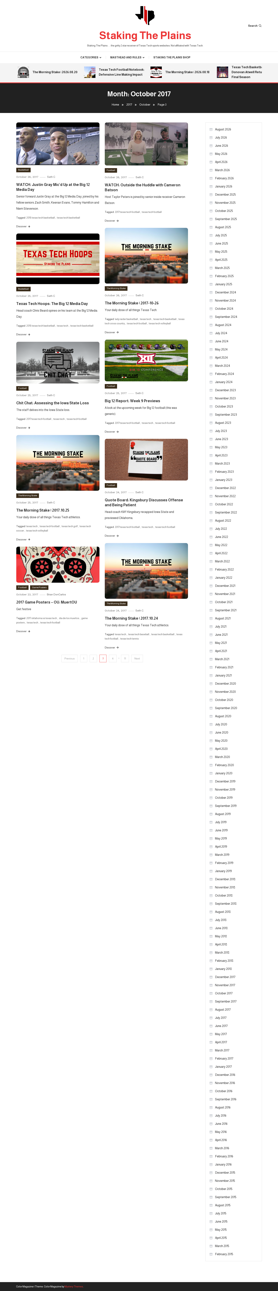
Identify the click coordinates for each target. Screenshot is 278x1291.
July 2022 (221, 528)
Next (137, 658)
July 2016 (220, 1115)
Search (253, 25)
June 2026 (221, 145)
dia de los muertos (69, 618)
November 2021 (225, 594)
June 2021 (221, 634)
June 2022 (221, 537)
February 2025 (224, 276)
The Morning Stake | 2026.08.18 (172, 72)
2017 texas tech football (127, 212)
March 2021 (222, 659)
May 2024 (221, 349)
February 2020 (224, 765)
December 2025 (225, 194)
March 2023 (222, 463)
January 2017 (223, 1066)
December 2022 (225, 488)
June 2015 (221, 1221)
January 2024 (224, 382)
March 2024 (222, 365)
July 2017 (221, 1017)
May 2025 (221, 251)
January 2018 (223, 968)
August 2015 (223, 1205)
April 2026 (221, 162)
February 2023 (224, 471)
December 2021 (225, 585)
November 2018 (225, 887)
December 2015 (225, 1172)
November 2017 (225, 985)
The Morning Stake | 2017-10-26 (132, 303)
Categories (89, 57)
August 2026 (223, 129)
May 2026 (221, 153)
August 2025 (223, 227)
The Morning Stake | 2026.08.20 (39, 72)
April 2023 (221, 455)
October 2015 (223, 1189)
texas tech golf (70, 526)
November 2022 (225, 496)
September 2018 (226, 903)
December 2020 (225, 683)
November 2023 (225, 398)
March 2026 (222, 170)
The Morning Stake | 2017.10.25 (42, 510)
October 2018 (224, 895)
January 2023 (223, 479)
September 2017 (226, 1001)
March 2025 (222, 268)
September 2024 (226, 316)
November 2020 (225, 691)
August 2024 (223, 325)
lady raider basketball (126, 319)
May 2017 (221, 1034)
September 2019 (226, 805)
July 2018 (221, 920)
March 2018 (222, 952)
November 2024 (225, 300)
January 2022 (223, 577)
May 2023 (221, 447)
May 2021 (221, 642)
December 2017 (225, 977)
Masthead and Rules (125, 57)
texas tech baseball (138, 634)
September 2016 (225, 1099)
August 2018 (223, 911)
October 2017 (224, 993)
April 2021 (221, 651)
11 (125, 658)
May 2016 (221, 1131)
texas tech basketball (68, 217)
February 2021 (224, 667)
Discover (21, 226)
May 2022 (221, 545)
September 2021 (225, 610)
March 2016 (222, 1148)
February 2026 (224, 178)
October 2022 (224, 504)
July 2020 (221, 724)
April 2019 (221, 846)
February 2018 (224, 960)
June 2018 (221, 928)
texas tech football (152, 212)
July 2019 (221, 822)
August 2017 (223, 1009)
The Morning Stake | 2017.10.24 (131, 618)
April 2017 (221, 1042)
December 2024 (225, 292)
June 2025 (221, 243)
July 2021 (220, 626)
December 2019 (225, 781)
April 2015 (221, 1237)
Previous (69, 658)
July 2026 (221, 137)
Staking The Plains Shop (171, 57)
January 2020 (223, 773)
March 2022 (222, 561)
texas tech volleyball (160, 323)
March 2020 (222, 757)
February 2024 (224, 373)
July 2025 (221, 235)
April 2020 (221, 748)
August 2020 (223, 716)
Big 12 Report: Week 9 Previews (132, 401)
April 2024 (221, 357)
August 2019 (223, 814)
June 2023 (221, 439)
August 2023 (223, 422)
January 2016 (223, 1164)
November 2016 (225, 1083)
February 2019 (224, 863)
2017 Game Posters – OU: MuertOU (46, 602)
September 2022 (226, 512)
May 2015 (221, 1229)
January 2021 (223, 675)
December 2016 (225, 1074)
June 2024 (221, 341)
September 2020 (226, 708)
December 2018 (225, 879)
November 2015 (225, 1180)
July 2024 (221, 333)
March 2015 (222, 1246)
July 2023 (221, 431)
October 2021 (223, 602)
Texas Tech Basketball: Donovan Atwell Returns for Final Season (237, 72)
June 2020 (221, 732)
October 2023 (224, 406)
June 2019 (221, 830)
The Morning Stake (116, 288)
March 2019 (222, 854)
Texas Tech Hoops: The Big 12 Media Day (52, 304)
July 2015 (220, 1213)
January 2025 (223, 284)
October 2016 (223, 1091)
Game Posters (39, 587)
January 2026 (223, 186)
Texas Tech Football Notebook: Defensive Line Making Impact (106, 72)
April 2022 (221, 553)
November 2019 (225, 789)
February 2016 (224, 1156)
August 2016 (223, 1107)
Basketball (23, 170)
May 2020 (221, 740)
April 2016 (221, 1140)
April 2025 (221, 259)
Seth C (51, 176)
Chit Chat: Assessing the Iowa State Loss (52, 403)
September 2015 (225, 1197)
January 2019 (223, 871)
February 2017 (224, 1058)
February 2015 (224, 1254)
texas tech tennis (129, 638)
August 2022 (223, 520)
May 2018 (221, 936)
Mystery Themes (73, 1286)
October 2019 (224, 797)
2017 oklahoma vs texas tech (41, 618)
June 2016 (221, 1123)
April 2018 (221, 944)
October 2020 (224, 700)
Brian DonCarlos (56, 594)
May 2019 (221, 838)
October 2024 (224, 308)
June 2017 (221, 1026)
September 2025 (226, 219)
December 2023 (225, 390)
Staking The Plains (145, 35)
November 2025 (225, 202)
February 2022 (224, 569)
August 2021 (223, 618)
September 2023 (226, 414)
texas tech (145, 319)
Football (111, 170)
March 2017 (222, 1050)
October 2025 (224, 210)
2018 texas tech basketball (40, 217)
